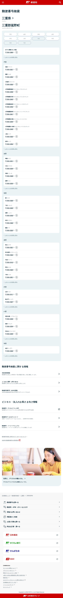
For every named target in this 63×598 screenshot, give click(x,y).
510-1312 (10, 262)
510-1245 (10, 129)
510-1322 (10, 255)
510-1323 (10, 137)
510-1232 (10, 215)
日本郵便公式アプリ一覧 (9, 582)
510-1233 (10, 183)
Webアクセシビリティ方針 (10, 573)
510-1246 (10, 92)
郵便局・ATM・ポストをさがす (17, 507)
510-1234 (10, 326)
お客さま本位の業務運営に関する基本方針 (14, 575)
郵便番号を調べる (13, 502)
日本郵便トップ (6, 495)
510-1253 (10, 77)
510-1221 (10, 69)
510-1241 (10, 114)
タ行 (52, 34)
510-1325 (10, 201)
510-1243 (10, 99)
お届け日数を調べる (13, 522)
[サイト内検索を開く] (60, 2)
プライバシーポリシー (9, 570)
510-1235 (10, 334)
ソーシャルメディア (8, 585)
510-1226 (10, 351)
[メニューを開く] (3, 2)
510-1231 (10, 161)
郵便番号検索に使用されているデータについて (14, 436)
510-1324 (10, 270)
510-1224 (10, 168)
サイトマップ (6, 587)
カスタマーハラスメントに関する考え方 (13, 580)
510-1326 (10, 223)
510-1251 (10, 277)
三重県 (22, 495)
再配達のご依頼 (12, 517)
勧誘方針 (5, 577)
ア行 (10, 34)
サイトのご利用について (9, 568)
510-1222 (10, 84)
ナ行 (10, 38)
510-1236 (10, 319)
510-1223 (10, 230)
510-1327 (10, 302)
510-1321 (10, 247)
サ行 (38, 34)
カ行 (24, 34)
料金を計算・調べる (13, 526)
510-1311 (10, 294)
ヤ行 (52, 38)
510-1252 (10, 144)
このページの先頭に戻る (11, 57)
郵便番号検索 (15, 495)
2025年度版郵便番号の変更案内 (10, 440)
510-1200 (10, 52)
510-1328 (10, 176)
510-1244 (10, 122)
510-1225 (10, 208)
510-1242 (10, 107)
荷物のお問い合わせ (13, 512)
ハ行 (24, 38)
